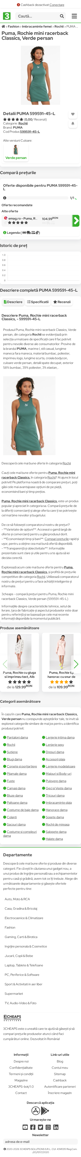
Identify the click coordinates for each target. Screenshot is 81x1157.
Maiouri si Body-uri (58, 774)
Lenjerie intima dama (60, 737)
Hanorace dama (56, 810)
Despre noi (21, 1061)
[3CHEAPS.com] (7, 16)
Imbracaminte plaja (59, 803)
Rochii (23, 123)
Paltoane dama (17, 803)
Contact (21, 1093)
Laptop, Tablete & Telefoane (24, 965)
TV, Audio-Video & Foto (20, 1003)
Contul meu (60, 1068)
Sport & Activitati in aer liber (23, 984)
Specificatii (39, 302)
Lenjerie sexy (55, 745)
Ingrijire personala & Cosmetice (26, 946)
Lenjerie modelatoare (60, 766)
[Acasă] (4, 26)
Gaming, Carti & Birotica (21, 937)
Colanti (12, 817)
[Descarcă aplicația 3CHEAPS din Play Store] (45, 1113)
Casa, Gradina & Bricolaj (21, 908)
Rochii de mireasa (57, 824)
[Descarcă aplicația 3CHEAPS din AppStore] (35, 1113)
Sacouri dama (16, 824)
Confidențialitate (21, 1068)
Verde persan (16, 158)
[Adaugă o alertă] (72, 123)
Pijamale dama (17, 774)
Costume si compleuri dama (20, 834)
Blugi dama (14, 759)
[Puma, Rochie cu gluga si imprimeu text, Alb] (19, 652)
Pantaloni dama (17, 737)
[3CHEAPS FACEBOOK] (32, 1128)
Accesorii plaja (55, 759)
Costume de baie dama (23, 810)
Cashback (60, 1080)
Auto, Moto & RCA (17, 899)
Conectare (57, 5)
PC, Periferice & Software (22, 975)
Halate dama (54, 839)
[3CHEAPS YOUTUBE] (25, 1128)
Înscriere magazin (60, 1093)
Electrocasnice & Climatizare (24, 918)
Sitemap (60, 1074)
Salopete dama (56, 832)
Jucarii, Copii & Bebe (19, 956)
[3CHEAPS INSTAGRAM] (48, 1128)
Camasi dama (16, 788)
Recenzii (64, 302)
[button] (76, 664)
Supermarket (14, 994)
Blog (60, 1061)
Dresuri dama (55, 752)
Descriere (14, 302)
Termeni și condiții (21, 1074)
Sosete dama (55, 817)
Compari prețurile (57, 539)
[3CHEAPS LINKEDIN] (55, 1128)
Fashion (10, 927)
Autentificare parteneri (60, 1087)
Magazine (21, 1080)
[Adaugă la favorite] (72, 114)
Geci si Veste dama (59, 788)
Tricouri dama (55, 795)
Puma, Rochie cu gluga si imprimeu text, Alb (19, 675)
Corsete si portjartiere (22, 766)
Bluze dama (15, 795)
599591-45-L (30, 132)
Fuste (11, 781)
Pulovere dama (56, 781)
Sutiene (12, 752)
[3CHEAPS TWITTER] (40, 1128)
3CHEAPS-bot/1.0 (21, 1087)
